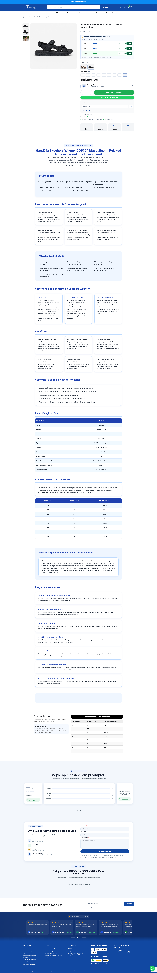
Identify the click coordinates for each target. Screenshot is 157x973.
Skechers (98, 12)
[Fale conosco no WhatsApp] (152, 968)
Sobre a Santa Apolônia (29, 951)
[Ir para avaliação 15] (85, 937)
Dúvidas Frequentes (50, 951)
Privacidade (108, 857)
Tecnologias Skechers (29, 964)
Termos (113, 857)
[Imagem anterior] (34, 46)
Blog (24, 953)
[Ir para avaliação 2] (72, 937)
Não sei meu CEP (86, 110)
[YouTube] (124, 951)
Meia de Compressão (85, 12)
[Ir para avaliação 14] (84, 937)
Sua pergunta (84, 837)
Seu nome (83, 825)
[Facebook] (115, 951)
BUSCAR (105, 7)
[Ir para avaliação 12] (82, 937)
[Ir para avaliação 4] (74, 937)
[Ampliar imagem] (73, 26)
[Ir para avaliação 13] (83, 937)
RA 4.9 (105, 960)
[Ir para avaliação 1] (71, 937)
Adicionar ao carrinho (114, 92)
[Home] (23, 17)
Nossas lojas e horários (29, 948)
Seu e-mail (83, 831)
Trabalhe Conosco (50, 958)
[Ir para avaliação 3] (73, 937)
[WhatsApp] (128, 951)
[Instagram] (120, 951)
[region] (78, 928)
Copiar (129, 43)
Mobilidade (59, 12)
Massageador (71, 12)
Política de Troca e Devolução (53, 955)
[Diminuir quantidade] (82, 92)
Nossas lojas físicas (28, 1)
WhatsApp (73, 948)
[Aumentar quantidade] (90, 92)
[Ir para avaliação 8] (78, 937)
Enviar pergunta (106, 851)
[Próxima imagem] (73, 46)
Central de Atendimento (51, 948)
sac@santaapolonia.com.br (75, 951)
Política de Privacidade (51, 953)
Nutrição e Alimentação (112, 12)
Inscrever (129, 903)
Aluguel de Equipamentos (29, 959)
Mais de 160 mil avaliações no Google (100, 963)
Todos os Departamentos (44, 12)
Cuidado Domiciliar (28, 961)
